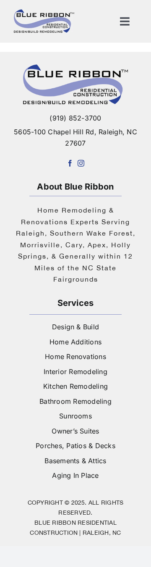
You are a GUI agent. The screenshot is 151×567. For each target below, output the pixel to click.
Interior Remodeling (75, 371)
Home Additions (75, 342)
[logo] (44, 12)
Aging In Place (75, 475)
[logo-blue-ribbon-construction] (75, 68)
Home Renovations (75, 356)
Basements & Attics (75, 461)
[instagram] (81, 163)
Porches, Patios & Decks (75, 445)
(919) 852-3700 (75, 118)
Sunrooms (75, 416)
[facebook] (70, 163)
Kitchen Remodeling (75, 386)
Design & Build (75, 327)
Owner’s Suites (75, 431)
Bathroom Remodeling (75, 401)
